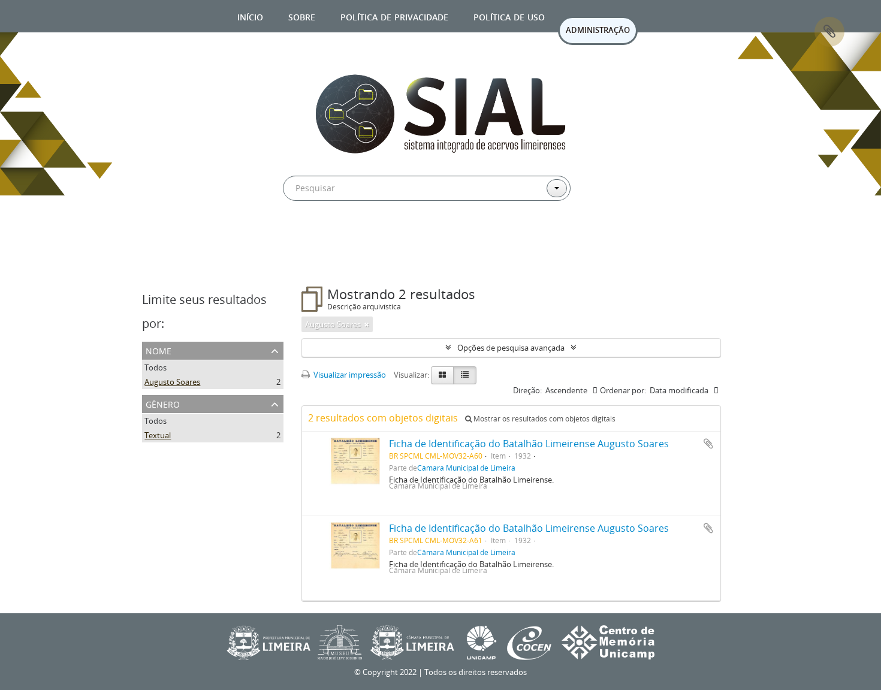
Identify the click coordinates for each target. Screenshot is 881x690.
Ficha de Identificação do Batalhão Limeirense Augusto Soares (529, 443)
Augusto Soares (172, 381)
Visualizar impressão (349, 374)
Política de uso (509, 16)
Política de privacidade (394, 16)
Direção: (527, 390)
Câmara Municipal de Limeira (466, 467)
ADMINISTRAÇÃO (598, 30)
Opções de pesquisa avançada (511, 347)
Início (250, 16)
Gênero (163, 403)
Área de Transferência (829, 32)
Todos (155, 367)
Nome (158, 350)
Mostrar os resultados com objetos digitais (544, 419)
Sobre (301, 16)
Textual (157, 435)
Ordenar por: (623, 390)
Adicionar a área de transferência (708, 444)
